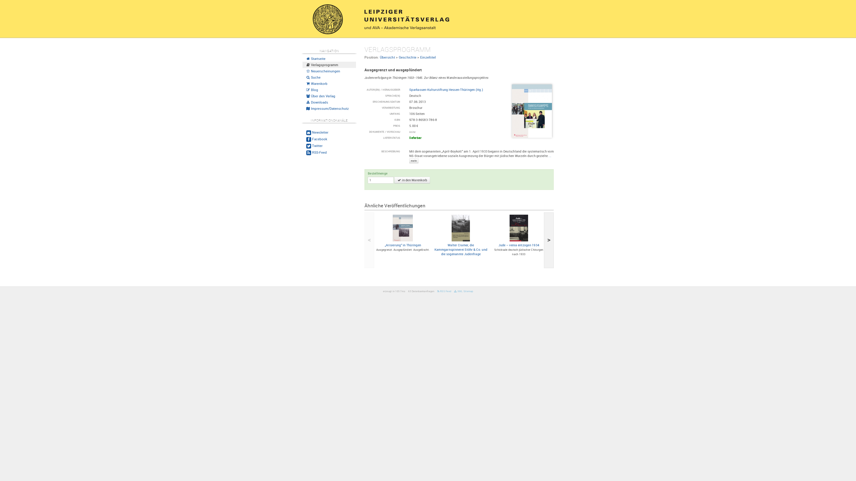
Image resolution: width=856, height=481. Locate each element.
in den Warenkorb (414, 180)
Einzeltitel (428, 57)
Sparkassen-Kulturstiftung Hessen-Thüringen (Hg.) (446, 90)
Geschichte (408, 57)
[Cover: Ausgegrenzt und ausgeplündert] (532, 111)
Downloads (319, 102)
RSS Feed (445, 291)
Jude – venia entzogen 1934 (518, 245)
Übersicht (387, 57)
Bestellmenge (377, 173)
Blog (314, 90)
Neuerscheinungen (325, 71)
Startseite (317, 58)
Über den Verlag (322, 96)
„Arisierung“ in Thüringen (403, 245)
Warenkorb (318, 83)
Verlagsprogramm (324, 65)
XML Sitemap (465, 291)
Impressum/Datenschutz (329, 108)
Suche (315, 77)
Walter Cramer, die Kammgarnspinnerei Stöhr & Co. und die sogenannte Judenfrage (460, 249)
